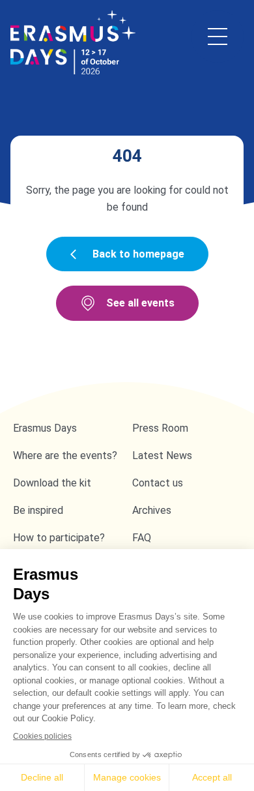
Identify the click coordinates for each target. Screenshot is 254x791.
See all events (140, 303)
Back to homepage (138, 254)
